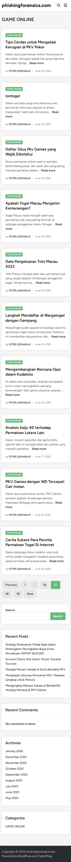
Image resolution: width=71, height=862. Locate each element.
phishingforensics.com (26, 5)
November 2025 (16, 763)
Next (30, 594)
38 (7, 594)
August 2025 (13, 780)
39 (18, 594)
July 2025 (11, 786)
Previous (11, 585)
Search (10, 610)
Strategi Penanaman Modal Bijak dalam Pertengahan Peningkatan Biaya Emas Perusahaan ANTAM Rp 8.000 (30, 649)
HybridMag (45, 856)
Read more (36, 63)
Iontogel (12, 96)
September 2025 (16, 774)
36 (44, 585)
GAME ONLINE (14, 35)
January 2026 (14, 751)
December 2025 (16, 757)
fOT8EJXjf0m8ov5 (20, 71)
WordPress (24, 856)
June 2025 (12, 792)
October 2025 (14, 768)
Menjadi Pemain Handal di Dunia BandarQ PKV (35, 669)
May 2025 (11, 798)
